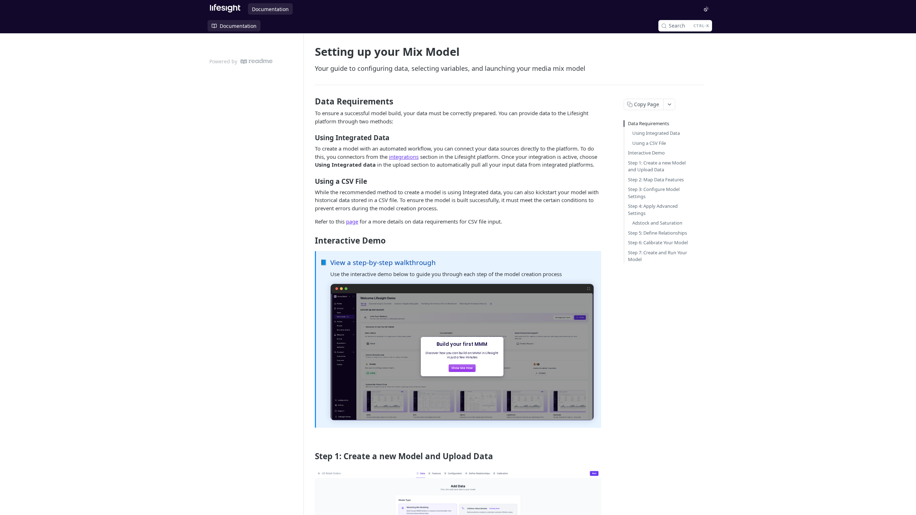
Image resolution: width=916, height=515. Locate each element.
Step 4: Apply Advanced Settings (653, 209)
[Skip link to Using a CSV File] (310, 181)
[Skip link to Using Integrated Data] (310, 137)
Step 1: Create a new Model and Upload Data (657, 166)
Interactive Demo (646, 152)
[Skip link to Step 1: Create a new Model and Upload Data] (310, 456)
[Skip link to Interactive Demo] (310, 240)
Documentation (270, 9)
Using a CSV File (649, 143)
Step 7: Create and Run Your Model (657, 256)
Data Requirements (648, 123)
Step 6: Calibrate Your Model (658, 242)
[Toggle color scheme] (706, 9)
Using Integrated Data (656, 133)
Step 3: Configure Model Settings (653, 193)
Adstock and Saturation (657, 223)
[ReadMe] (256, 61)
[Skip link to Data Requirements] (310, 101)
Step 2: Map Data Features (656, 179)
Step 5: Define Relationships (657, 233)
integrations (404, 156)
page (352, 221)
